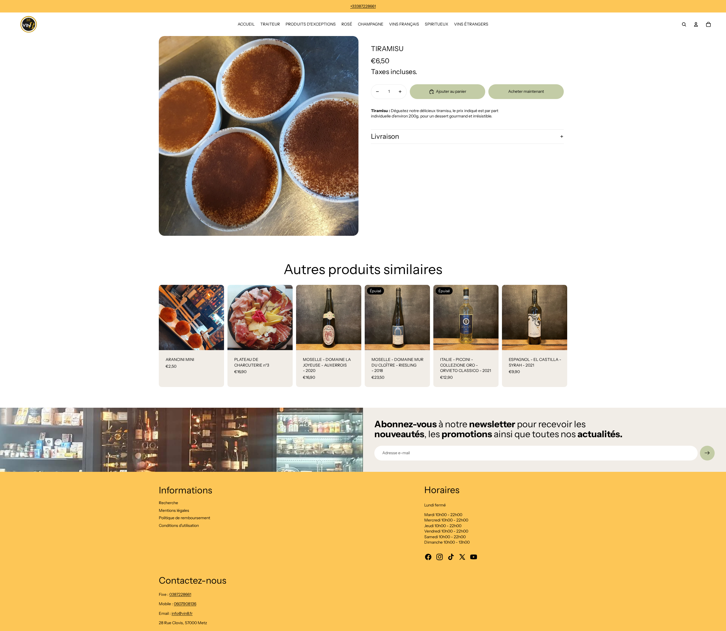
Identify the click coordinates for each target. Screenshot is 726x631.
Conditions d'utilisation (179, 525)
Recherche (168, 502)
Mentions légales (174, 510)
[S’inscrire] (707, 453)
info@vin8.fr (182, 613)
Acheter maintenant (526, 91)
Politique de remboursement (184, 517)
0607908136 (185, 603)
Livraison (385, 136)
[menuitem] (246, 24)
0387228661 (180, 594)
